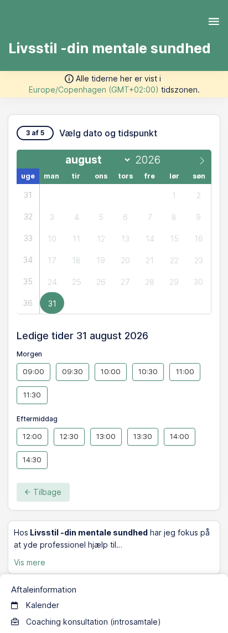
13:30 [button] (142, 436)
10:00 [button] (111, 371)
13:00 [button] (106, 436)
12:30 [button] (69, 436)
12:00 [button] (32, 436)
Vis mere (29, 562)
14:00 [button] (179, 436)
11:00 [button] (185, 371)
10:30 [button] (148, 371)
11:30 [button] (32, 394)
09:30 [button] (72, 371)
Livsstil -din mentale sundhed (109, 48)
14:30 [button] (32, 459)
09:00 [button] (33, 371)
